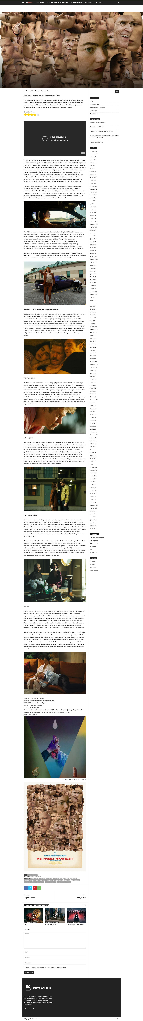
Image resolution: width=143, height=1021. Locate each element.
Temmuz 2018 (94, 435)
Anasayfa (40, 2)
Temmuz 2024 (94, 224)
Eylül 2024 (93, 218)
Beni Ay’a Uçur (80, 898)
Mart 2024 (92, 236)
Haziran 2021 (93, 332)
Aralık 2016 (93, 490)
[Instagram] (30, 1008)
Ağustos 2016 (93, 502)
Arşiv (91, 142)
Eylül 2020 (93, 359)
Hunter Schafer (50, 880)
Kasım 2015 (93, 528)
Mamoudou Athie (29, 882)
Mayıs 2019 (93, 405)
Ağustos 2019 (93, 397)
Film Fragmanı (76, 2)
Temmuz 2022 (94, 294)
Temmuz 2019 (94, 400)
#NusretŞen (58, 878)
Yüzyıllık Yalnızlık (94, 135)
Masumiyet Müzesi (95, 122)
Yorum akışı (93, 567)
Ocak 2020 (93, 382)
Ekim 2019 (93, 391)
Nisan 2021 (93, 338)
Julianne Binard (75, 880)
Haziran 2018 (93, 438)
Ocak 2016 (93, 522)
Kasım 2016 (93, 493)
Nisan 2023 (93, 268)
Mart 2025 (92, 201)
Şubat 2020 (93, 379)
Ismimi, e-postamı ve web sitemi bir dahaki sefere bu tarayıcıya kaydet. (46, 967)
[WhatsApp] (39, 888)
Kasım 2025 (93, 177)
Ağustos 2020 (93, 362)
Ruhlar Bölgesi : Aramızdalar (75, 924)
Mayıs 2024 (93, 230)
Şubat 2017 (93, 484)
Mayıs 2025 (93, 195)
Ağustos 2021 (93, 326)
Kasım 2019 (93, 388)
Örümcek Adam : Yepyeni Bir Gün (99, 131)
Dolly (25, 924)
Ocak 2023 (93, 277)
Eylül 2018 (93, 429)
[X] (30, 888)
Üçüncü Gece (93, 110)
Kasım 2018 (93, 423)
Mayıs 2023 (93, 265)
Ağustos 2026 (93, 151)
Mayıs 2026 (93, 160)
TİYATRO (92, 549)
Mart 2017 (92, 482)
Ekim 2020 (93, 356)
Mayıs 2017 (93, 476)
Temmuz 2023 (94, 259)
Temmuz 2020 (94, 364)
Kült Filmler (93, 546)
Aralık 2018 (93, 420)
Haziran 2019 (93, 402)
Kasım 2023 (93, 247)
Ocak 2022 (93, 312)
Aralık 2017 (93, 455)
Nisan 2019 (93, 408)
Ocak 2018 (93, 452)
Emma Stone (73, 878)
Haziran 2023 (93, 262)
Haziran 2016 (93, 508)
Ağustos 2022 (93, 291)
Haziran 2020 (93, 367)
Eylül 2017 (93, 464)
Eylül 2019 (93, 394)
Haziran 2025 (93, 192)
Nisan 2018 (93, 443)
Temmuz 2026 (94, 154)
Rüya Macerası (94, 114)
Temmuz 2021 (94, 329)
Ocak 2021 (93, 347)
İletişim (99, 2)
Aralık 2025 (93, 174)
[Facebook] (26, 888)
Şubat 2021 (93, 344)
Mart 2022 (92, 306)
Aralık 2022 (93, 280)
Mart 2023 (92, 271)
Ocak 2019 (93, 417)
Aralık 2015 (93, 525)
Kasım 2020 (93, 353)
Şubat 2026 (93, 168)
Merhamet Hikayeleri (33, 875)
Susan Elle (59, 882)
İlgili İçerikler (28, 905)
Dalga (91, 127)
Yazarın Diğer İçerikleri (41, 905)
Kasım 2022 (93, 282)
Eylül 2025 (93, 183)
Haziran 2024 (93, 227)
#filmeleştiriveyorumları (47, 878)
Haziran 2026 (93, 157)
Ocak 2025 (93, 206)
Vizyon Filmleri (94, 552)
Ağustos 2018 (93, 432)
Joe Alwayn (67, 880)
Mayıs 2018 (93, 441)
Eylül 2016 (93, 499)
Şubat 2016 (93, 520)
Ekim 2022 (93, 285)
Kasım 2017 (93, 458)
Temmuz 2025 (94, 189)
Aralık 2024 (93, 209)
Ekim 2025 (93, 180)
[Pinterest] (35, 888)
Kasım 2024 (93, 212)
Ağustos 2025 (93, 186)
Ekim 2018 (93, 426)
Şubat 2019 (93, 414)
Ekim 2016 (93, 496)
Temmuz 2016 (94, 505)
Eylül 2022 (93, 288)
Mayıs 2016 (93, 511)
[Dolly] (33, 915)
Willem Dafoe (67, 882)
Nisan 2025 (93, 198)
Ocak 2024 (93, 242)
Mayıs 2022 (93, 300)
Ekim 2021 (93, 321)
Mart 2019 (92, 411)
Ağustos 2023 (93, 256)
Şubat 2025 (93, 203)
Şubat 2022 (93, 309)
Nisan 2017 (93, 479)
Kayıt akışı (92, 564)
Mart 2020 (92, 376)
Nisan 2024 (93, 233)
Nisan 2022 (93, 303)
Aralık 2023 (93, 244)
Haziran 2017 (93, 473)
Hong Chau (42, 880)
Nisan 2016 (93, 514)
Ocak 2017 (93, 487)
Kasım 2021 (93, 318)
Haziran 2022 (93, 297)
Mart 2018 (92, 446)
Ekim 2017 (93, 461)
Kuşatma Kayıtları (50, 924)
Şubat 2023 (93, 274)
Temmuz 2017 (94, 470)
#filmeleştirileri (35, 878)
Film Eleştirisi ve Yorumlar (57, 2)
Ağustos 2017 (93, 467)
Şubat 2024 (93, 239)
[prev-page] (83, 905)
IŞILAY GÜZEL (30, 79)
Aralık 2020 (93, 350)
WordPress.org (94, 570)
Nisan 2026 (93, 163)
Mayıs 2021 (93, 335)
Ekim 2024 (93, 215)
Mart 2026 (92, 165)
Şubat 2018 (93, 449)
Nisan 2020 (93, 373)
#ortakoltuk (65, 878)
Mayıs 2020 (93, 370)
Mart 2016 (92, 517)
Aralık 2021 (93, 315)
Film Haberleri (94, 543)
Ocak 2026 (93, 171)
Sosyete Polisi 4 (29, 898)
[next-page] (85, 905)
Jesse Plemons (59, 880)
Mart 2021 (92, 341)
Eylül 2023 (93, 253)
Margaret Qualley (39, 882)
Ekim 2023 (93, 250)
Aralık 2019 (93, 385)
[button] (118, 2)
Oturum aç (93, 561)
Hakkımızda (89, 2)
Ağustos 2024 (93, 221)
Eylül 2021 (93, 323)
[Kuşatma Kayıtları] (55, 915)
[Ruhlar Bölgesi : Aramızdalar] (76, 915)
